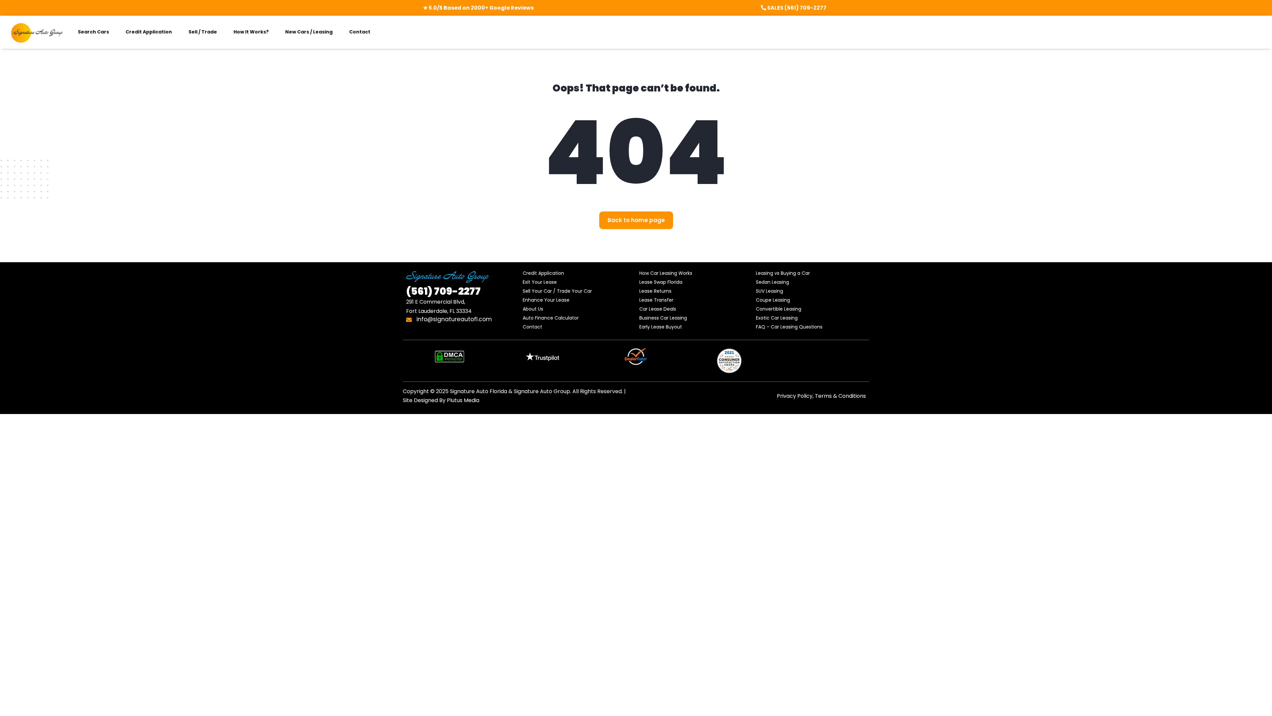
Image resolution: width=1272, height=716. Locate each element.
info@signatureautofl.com (453, 319)
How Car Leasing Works (665, 273)
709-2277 (443, 291)
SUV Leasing (769, 291)
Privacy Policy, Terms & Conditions (821, 396)
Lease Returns (655, 291)
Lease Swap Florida (660, 282)
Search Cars (93, 32)
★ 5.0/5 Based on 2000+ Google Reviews (478, 8)
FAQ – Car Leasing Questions (789, 327)
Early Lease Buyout (660, 327)
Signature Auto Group (542, 391)
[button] (636, 220)
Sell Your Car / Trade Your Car (557, 291)
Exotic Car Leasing (777, 318)
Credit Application (149, 32)
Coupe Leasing (773, 300)
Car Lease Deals (657, 309)
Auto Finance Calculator (551, 318)
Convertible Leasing (778, 309)
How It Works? (251, 32)
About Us (533, 309)
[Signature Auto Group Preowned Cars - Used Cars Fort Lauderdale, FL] (37, 32)
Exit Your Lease (540, 282)
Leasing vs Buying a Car (783, 273)
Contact (359, 32)
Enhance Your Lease (546, 300)
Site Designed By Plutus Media (441, 400)
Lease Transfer (656, 300)
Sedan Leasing (772, 282)
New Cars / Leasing (309, 32)
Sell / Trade (202, 32)
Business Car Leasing (663, 318)
